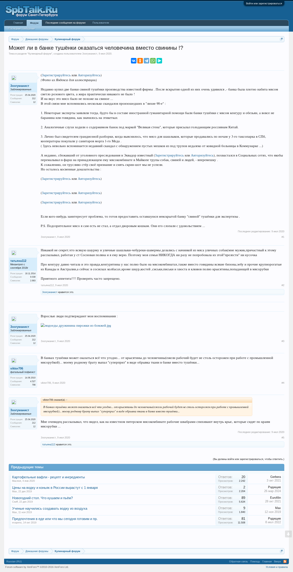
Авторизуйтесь (89, 75)
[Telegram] (146, 60)
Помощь (255, 561)
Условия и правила (277, 567)
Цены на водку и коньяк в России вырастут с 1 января (55, 488)
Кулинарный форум (39, 53)
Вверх (277, 561)
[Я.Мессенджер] (159, 60)
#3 (283, 341)
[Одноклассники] (140, 60)
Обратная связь (238, 561)
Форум (34, 23)
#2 (283, 285)
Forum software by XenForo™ (37, 567)
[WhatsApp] (153, 60)
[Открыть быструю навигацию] (281, 39)
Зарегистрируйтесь (56, 75)
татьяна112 (18, 261)
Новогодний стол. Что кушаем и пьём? (42, 498)
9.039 (32, 277)
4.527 (32, 381)
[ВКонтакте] (133, 60)
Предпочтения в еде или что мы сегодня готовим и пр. (55, 519)
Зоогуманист (89, 53)
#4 (283, 382)
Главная (18, 22)
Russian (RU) (14, 561)
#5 (283, 437)
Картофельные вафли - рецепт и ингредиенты (48, 477)
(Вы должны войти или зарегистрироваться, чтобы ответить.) (248, 459)
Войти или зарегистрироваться (264, 3)
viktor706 (16, 368)
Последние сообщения (21, 28)
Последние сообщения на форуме (66, 22)
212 (33, 98)
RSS (285, 561)
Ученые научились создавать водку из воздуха (49, 508)
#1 (283, 236)
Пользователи (100, 22)
